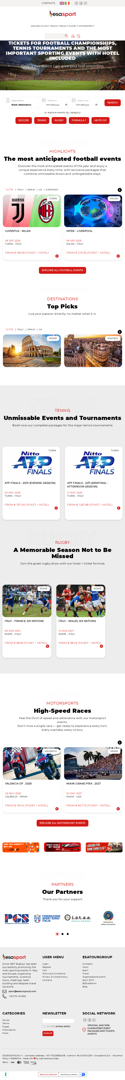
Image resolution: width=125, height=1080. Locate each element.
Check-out (83, 101)
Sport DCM (88, 980)
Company (88, 964)
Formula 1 (79, 120)
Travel (86, 974)
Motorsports (9, 1030)
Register (46, 967)
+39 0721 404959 (17, 996)
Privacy (46, 977)
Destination (18, 101)
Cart (44, 970)
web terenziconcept (49, 1059)
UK (40, 190)
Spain (31, 190)
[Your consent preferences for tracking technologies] (6, 1074)
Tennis (41, 120)
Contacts (48, 3)
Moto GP (101, 120)
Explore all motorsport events (62, 823)
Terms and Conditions (54, 974)
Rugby (59, 120)
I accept (57, 1026)
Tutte (9, 190)
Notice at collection (48, 1074)
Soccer (24, 120)
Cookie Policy (60, 977)
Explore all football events (62, 270)
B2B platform (90, 983)
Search (113, 103)
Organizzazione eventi (94, 977)
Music (86, 967)
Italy (20, 190)
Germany (52, 190)
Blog (85, 987)
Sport (85, 970)
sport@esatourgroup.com (22, 991)
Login (45, 964)
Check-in (52, 101)
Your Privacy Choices (68, 1074)
